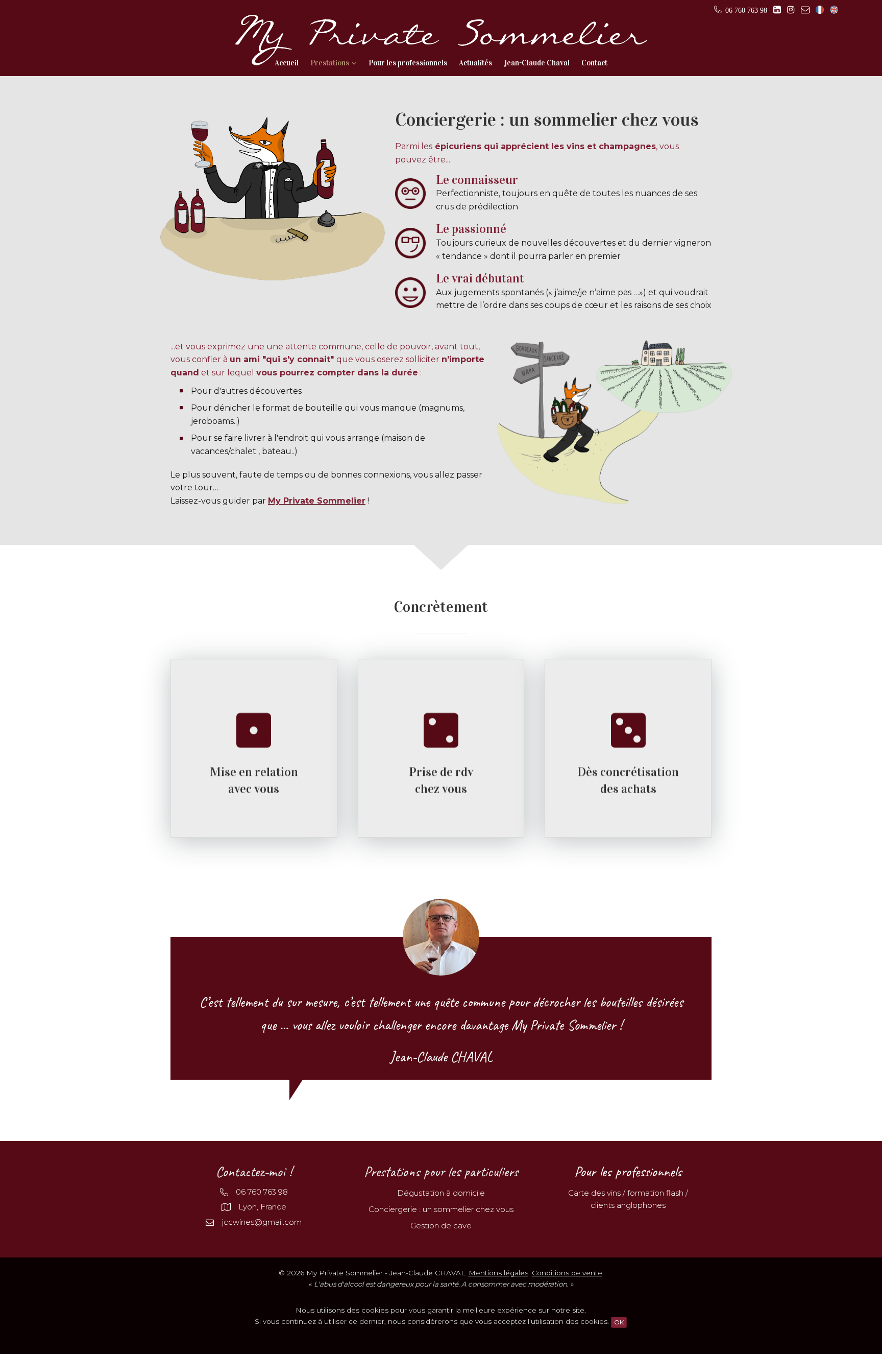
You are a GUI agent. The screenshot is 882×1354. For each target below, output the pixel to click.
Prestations (329, 62)
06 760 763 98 (262, 1192)
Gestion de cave (441, 1225)
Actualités (475, 62)
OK (619, 1322)
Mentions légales (498, 1273)
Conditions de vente (567, 1273)
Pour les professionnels (408, 62)
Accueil (287, 62)
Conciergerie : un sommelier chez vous (441, 1209)
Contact (594, 62)
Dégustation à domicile (441, 1193)
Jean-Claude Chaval (537, 62)
